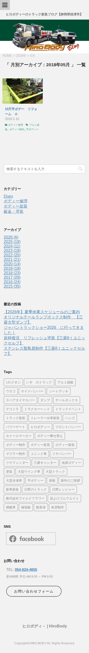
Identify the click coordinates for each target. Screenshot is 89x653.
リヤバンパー (61, 454)
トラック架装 (15, 418)
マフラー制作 (15, 454)
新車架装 (12, 489)
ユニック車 (39, 454)
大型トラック (55, 471)
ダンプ (45, 400)
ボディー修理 (15, 125)
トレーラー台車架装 (45, 418)
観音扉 (41, 507)
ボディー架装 (15, 206)
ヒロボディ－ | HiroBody (44, 626)
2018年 (21, 56)
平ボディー (32, 129)
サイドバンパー (32, 391)
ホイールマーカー (19, 436)
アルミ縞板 (65, 382)
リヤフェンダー (17, 463)
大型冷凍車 (14, 480)
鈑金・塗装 (13, 211)
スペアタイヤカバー (20, 400)
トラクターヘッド (37, 409)
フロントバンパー (68, 427)
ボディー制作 (16, 129)
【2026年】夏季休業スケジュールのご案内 (42, 312)
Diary (8, 196)
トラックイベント (68, 409)
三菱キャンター (45, 463)
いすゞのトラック (39, 382)
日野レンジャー (63, 489)
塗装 (9, 471)
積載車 (11, 507)
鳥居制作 (57, 507)
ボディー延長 (40, 445)
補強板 (26, 507)
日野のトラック (35, 489)
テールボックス (66, 400)
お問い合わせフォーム (34, 591)
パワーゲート (15, 427)
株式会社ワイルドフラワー (25, 498)
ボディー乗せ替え (50, 436)
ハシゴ (70, 418)
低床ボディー (71, 463)
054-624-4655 (26, 569)
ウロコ (11, 391)
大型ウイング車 (29, 471)
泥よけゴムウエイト (64, 498)
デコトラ (12, 409)
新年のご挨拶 (70, 480)
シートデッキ (58, 391)
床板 (52, 480)
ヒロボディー (40, 427)
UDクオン (13, 382)
